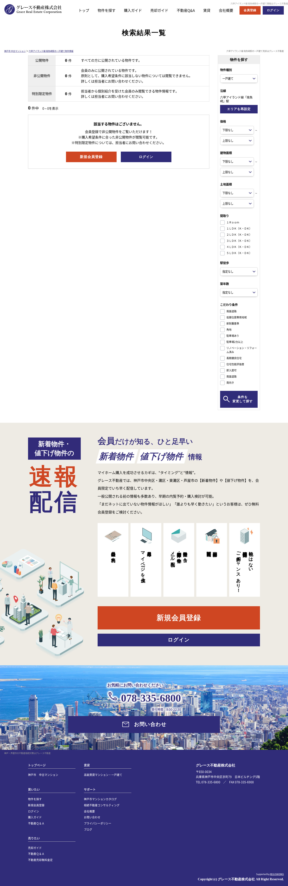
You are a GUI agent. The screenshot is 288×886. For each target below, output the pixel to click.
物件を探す (107, 10)
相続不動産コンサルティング (102, 805)
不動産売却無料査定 (40, 860)
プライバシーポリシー (97, 823)
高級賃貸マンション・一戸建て (103, 775)
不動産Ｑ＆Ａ (36, 823)
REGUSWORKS (277, 874)
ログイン (33, 811)
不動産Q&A (186, 10)
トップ (83, 10)
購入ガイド (133, 10)
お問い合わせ (92, 817)
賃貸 (206, 10)
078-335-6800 (151, 698)
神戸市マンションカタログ (100, 799)
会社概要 (226, 10)
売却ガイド (159, 10)
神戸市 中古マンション (15, 51)
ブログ (88, 829)
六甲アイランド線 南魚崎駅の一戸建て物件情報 (51, 51)
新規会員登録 (36, 805)
